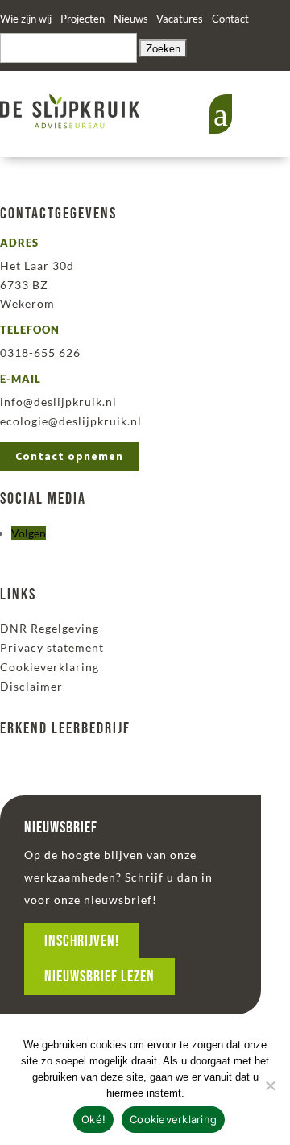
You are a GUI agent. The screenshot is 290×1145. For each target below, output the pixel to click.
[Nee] (270, 1085)
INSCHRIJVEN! (81, 941)
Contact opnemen (69, 457)
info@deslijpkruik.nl (58, 402)
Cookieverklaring (49, 667)
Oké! (93, 1119)
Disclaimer (31, 686)
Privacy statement (52, 647)
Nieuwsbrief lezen (99, 976)
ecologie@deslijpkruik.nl (71, 421)
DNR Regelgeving (49, 628)
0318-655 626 (40, 352)
